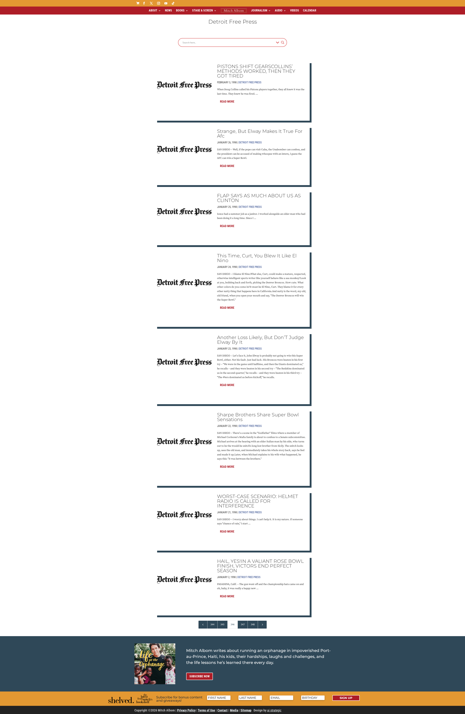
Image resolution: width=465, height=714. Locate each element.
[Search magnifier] (282, 42)
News (168, 10)
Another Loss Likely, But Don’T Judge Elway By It (260, 339)
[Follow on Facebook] (144, 3)
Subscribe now (199, 676)
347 (243, 624)
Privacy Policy (186, 710)
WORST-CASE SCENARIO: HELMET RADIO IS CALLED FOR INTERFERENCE (257, 501)
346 (232, 624)
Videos (294, 10)
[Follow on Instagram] (158, 3)
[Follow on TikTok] (173, 3)
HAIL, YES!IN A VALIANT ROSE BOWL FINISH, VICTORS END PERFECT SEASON (260, 566)
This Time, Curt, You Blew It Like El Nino (257, 258)
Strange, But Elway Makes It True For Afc (259, 133)
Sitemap (245, 710)
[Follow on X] (151, 3)
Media (234, 710)
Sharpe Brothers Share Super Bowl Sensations (258, 417)
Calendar (309, 10)
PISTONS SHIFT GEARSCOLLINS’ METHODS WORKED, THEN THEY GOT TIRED (256, 71)
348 (253, 624)
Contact (222, 710)
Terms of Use (206, 710)
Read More (227, 101)
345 (222, 624)
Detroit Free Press (249, 82)
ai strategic (274, 710)
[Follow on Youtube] (166, 3)
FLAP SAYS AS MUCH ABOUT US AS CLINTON (259, 198)
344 (212, 624)
